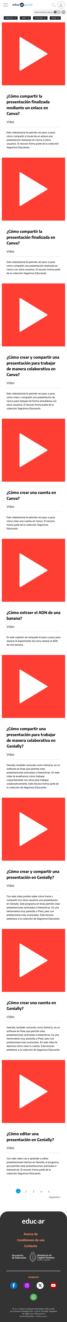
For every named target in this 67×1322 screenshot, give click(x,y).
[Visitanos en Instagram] (27, 1285)
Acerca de (31, 1234)
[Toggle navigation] (3, 1)
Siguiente (55, 1197)
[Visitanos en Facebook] (13, 1285)
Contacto (30, 1246)
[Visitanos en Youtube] (53, 1285)
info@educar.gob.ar (41, 1316)
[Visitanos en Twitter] (40, 1285)
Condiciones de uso (31, 1240)
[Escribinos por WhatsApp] (33, 1297)
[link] (61, 5)
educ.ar (16, 1309)
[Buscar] (54, 5)
